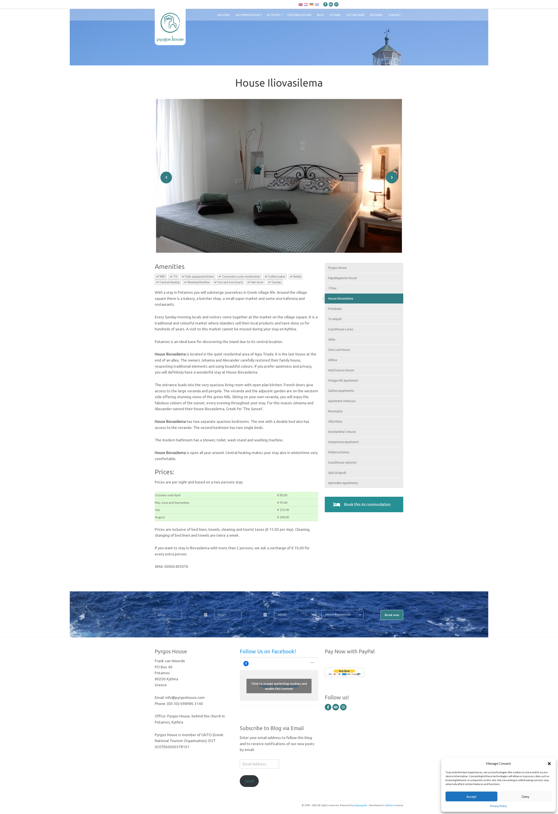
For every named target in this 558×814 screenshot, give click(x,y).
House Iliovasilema (340, 298)
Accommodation (248, 15)
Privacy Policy (498, 806)
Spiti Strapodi (337, 472)
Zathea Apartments (341, 390)
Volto (331, 339)
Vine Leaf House (339, 350)
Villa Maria (335, 421)
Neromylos (335, 411)
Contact (394, 15)
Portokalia (335, 309)
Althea (332, 360)
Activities (273, 15)
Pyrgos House (337, 268)
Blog (320, 15)
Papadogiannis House (342, 278)
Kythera (389, 805)
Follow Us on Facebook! (268, 651)
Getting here (355, 15)
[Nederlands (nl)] (306, 4)
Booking (377, 15)
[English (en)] (301, 4)
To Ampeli (335, 319)
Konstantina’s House (342, 431)
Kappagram (360, 805)
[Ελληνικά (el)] (317, 4)
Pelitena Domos (338, 452)
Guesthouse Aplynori (342, 462)
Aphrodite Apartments (343, 483)
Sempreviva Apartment (343, 442)
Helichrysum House (341, 370)
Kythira (335, 15)
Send (249, 781)
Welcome (223, 15)
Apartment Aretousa (342, 401)
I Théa (332, 288)
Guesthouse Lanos (340, 329)
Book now (392, 615)
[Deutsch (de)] (311, 4)
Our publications (299, 15)
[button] (549, 763)
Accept (471, 797)
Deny (525, 797)
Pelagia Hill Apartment (343, 380)
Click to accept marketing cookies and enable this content (279, 686)
